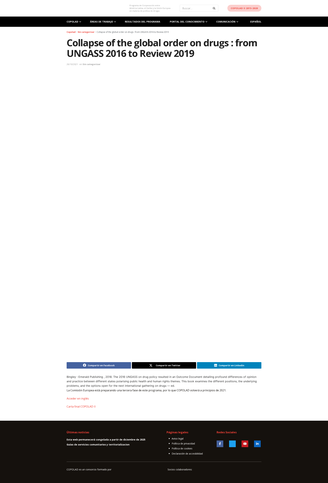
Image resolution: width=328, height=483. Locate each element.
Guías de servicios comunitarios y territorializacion (98, 444)
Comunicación (225, 21)
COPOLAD (72, 21)
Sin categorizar (91, 64)
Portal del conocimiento (187, 21)
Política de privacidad (183, 443)
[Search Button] (214, 8)
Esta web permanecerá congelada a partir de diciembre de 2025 (106, 439)
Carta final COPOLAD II (81, 406)
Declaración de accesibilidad (187, 453)
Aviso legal (177, 438)
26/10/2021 (72, 64)
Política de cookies (182, 448)
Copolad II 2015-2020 (244, 8)
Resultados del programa (142, 21)
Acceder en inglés (78, 398)
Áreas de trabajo (101, 21)
